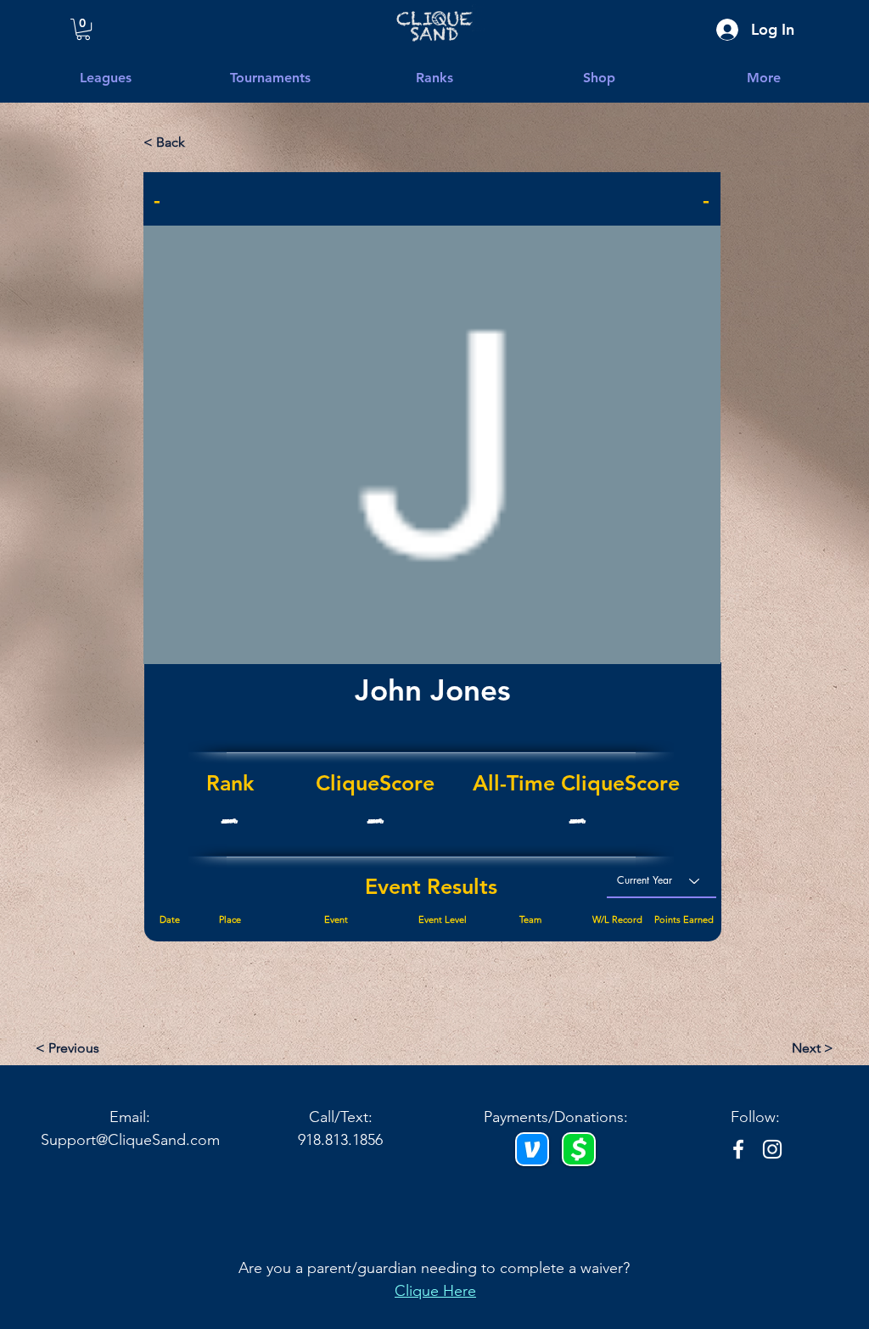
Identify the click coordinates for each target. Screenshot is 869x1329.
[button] (554, 428)
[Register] (432, 643)
